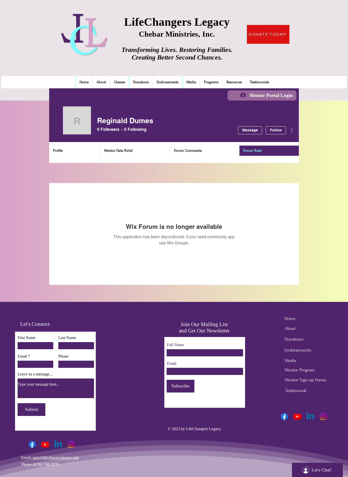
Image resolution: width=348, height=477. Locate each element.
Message (250, 130)
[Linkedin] (58, 444)
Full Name (175, 345)
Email (22, 356)
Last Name (67, 338)
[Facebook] (32, 444)
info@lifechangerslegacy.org (56, 457)
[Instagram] (71, 444)
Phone (63, 356)
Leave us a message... (35, 374)
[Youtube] (45, 444)
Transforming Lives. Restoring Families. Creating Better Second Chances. (177, 53)
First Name (26, 338)
